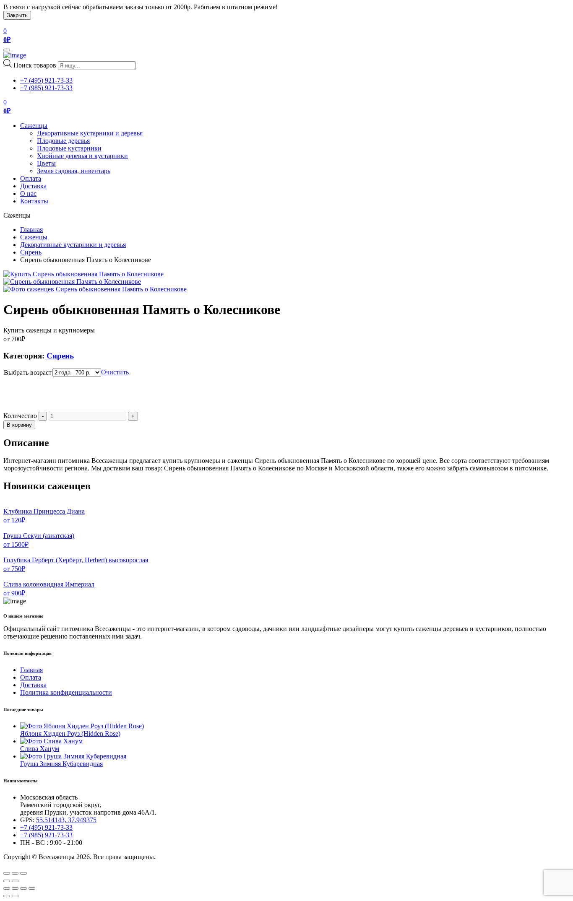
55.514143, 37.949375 (66, 819)
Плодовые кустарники (69, 148)
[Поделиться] (15, 888)
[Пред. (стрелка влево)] (6, 896)
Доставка (33, 186)
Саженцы (33, 125)
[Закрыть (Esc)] (6, 888)
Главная (31, 229)
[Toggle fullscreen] (15, 873)
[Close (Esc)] (6, 873)
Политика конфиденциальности (66, 692)
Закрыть (17, 15)
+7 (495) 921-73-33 (46, 80)
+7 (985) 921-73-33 (46, 87)
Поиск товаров (34, 65)
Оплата (30, 178)
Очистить (115, 372)
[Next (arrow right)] (15, 881)
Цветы (46, 163)
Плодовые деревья (63, 140)
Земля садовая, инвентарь (73, 170)
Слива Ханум (39, 748)
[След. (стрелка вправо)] (15, 896)
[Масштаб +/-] (32, 888)
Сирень (31, 252)
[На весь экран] (23, 888)
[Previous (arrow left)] (6, 881)
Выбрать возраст (28, 372)
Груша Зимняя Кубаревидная (61, 763)
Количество (20, 415)
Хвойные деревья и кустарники (82, 155)
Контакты (34, 201)
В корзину (19, 425)
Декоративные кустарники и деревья (90, 133)
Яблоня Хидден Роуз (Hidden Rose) (70, 733)
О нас (28, 193)
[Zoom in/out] (23, 873)
